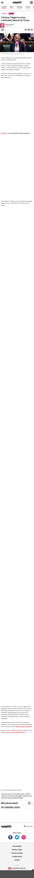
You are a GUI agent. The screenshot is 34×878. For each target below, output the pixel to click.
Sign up (3, 133)
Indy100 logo (17, 2)
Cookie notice (17, 856)
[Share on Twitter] (29, 30)
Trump (28, 7)
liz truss (11, 13)
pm (2, 807)
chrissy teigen (9, 807)
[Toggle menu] (2, 2)
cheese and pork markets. (23, 726)
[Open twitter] (17, 837)
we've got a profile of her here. (15, 732)
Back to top (29, 826)
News (11, 7)
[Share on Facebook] (26, 30)
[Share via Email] (32, 30)
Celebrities (4, 13)
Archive (17, 860)
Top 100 (3, 7)
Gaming (19, 7)
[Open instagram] (23, 837)
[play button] (17, 42)
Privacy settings (17, 853)
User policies (17, 846)
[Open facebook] (10, 837)
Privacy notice (17, 850)
